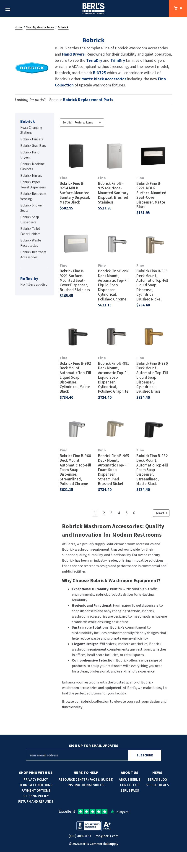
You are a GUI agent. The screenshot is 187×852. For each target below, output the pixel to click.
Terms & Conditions (35, 785)
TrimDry (118, 60)
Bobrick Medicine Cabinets (32, 167)
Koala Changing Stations (31, 130)
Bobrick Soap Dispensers (29, 220)
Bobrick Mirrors (31, 175)
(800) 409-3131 (80, 836)
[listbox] (89, 122)
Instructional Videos (86, 785)
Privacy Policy (35, 779)
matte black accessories (103, 79)
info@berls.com (106, 836)
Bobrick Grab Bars (33, 145)
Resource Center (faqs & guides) (86, 779)
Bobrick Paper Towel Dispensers (33, 185)
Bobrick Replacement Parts (88, 100)
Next (160, 513)
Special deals (157, 785)
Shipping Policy (36, 796)
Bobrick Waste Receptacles (30, 243)
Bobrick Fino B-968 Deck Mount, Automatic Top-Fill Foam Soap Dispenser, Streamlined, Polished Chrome (75, 470)
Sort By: (67, 123)
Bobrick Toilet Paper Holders (30, 231)
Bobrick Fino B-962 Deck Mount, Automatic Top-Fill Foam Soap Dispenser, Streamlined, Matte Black (152, 470)
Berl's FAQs (129, 790)
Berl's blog (157, 779)
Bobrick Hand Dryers (29, 155)
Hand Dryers (73, 54)
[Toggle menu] (7, 8)
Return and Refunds (35, 801)
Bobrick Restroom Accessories (33, 255)
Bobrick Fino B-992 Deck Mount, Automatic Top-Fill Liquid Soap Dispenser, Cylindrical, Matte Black (75, 377)
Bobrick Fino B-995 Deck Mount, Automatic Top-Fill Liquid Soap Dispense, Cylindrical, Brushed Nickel (152, 285)
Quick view (76, 147)
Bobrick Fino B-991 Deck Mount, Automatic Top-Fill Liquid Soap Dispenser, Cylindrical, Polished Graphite (114, 377)
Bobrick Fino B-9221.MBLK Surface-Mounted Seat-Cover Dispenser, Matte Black (151, 195)
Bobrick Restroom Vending (33, 196)
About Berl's (129, 779)
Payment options (35, 790)
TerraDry (94, 60)
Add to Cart (76, 165)
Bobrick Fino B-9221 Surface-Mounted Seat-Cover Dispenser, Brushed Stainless (75, 280)
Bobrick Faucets (31, 139)
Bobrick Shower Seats (31, 208)
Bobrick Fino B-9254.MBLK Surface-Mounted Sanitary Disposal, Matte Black (75, 193)
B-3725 (99, 73)
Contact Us (129, 785)
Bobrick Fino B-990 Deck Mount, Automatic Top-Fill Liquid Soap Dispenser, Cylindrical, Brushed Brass (152, 377)
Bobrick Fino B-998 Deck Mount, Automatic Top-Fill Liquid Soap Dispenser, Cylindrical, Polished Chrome (114, 285)
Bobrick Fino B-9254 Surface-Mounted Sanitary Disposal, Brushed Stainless (113, 193)
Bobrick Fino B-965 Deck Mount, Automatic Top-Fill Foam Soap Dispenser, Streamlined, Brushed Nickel (114, 470)
